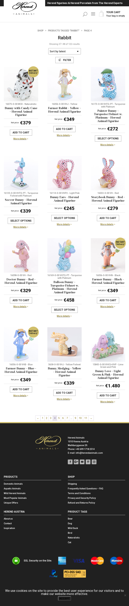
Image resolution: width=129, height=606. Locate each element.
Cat (69, 542)
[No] (125, 595)
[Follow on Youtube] (82, 462)
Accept (64, 598)
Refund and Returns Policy (81, 503)
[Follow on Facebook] (70, 462)
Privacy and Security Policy (82, 498)
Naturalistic (74, 538)
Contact (8, 523)
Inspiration (9, 528)
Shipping (72, 484)
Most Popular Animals (15, 498)
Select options (108, 138)
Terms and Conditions (79, 493)
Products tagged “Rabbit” (63, 30)
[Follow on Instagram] (94, 462)
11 (85, 418)
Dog (70, 523)
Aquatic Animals (12, 488)
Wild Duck (73, 528)
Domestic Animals (13, 484)
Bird (70, 533)
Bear (70, 519)
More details (19, 138)
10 (80, 418)
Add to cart (21, 132)
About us (8, 519)
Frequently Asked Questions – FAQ (85, 488)
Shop (40, 30)
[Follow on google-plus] (76, 462)
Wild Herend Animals (14, 493)
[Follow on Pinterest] (88, 462)
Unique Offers (11, 503)
